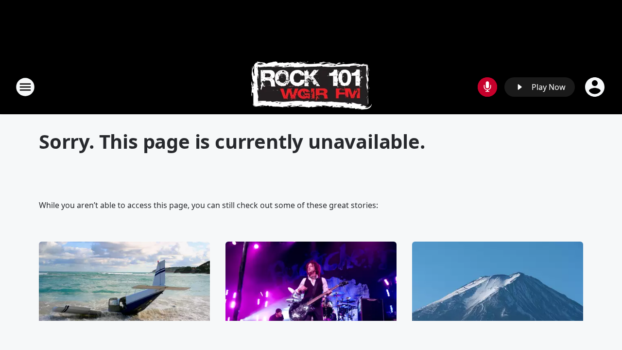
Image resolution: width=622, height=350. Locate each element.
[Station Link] (311, 86)
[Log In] (595, 87)
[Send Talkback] (487, 87)
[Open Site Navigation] (25, 87)
